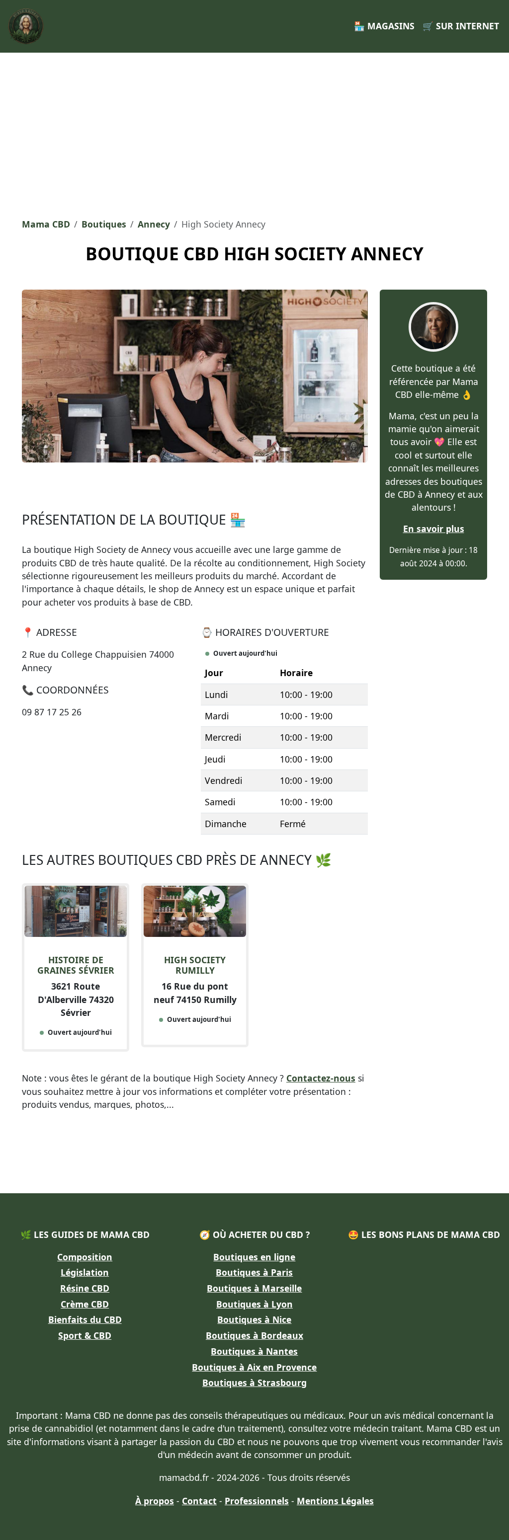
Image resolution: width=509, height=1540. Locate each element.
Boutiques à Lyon (254, 1304)
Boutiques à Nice (254, 1319)
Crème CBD (85, 1304)
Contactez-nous (320, 1078)
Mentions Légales (335, 1501)
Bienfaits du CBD (85, 1319)
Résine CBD (84, 1288)
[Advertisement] (254, 132)
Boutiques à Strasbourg (254, 1382)
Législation (85, 1272)
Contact (199, 1501)
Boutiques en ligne (254, 1257)
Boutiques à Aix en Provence (254, 1367)
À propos (154, 1501)
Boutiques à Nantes (254, 1351)
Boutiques (104, 224)
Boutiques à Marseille (254, 1288)
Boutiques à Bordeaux (254, 1335)
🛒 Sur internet (461, 26)
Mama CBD (46, 224)
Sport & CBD (84, 1335)
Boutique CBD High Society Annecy (254, 253)
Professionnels (257, 1501)
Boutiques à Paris (254, 1272)
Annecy (154, 224)
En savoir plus (433, 529)
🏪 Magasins (384, 26)
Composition (84, 1257)
